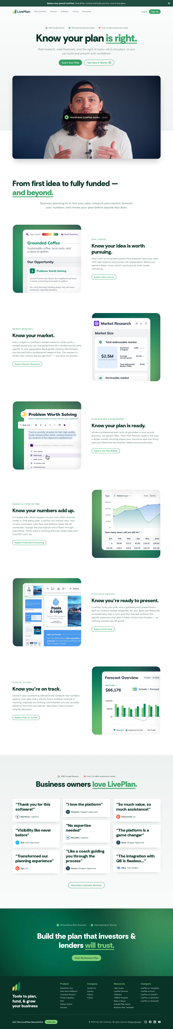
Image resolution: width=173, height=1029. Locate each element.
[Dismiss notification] (169, 3)
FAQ (62, 1001)
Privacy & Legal (134, 1022)
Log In (144, 11)
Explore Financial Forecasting (29, 542)
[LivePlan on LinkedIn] (154, 1022)
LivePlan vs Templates (150, 988)
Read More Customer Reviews (86, 885)
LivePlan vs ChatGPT (149, 994)
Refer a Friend (119, 1001)
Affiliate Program (121, 998)
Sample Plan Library (122, 1004)
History (90, 994)
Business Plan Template (124, 1007)
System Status (66, 1004)
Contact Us (91, 988)
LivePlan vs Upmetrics (150, 998)
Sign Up (155, 11)
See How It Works (97, 62)
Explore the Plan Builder (106, 450)
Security (63, 1007)
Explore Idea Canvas (104, 277)
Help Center (119, 988)
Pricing (75, 11)
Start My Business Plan (86, 958)
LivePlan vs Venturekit (150, 1001)
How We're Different (68, 991)
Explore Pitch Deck (103, 629)
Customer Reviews (68, 994)
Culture (90, 998)
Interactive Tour (66, 988)
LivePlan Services (121, 991)
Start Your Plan (70, 62)
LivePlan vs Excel (148, 991)
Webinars (118, 994)
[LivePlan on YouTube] (159, 1022)
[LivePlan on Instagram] (145, 1022)
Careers (90, 991)
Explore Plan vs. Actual (26, 717)
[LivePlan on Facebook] (150, 1022)
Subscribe (51, 1022)
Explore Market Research (27, 364)
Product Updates (67, 998)
